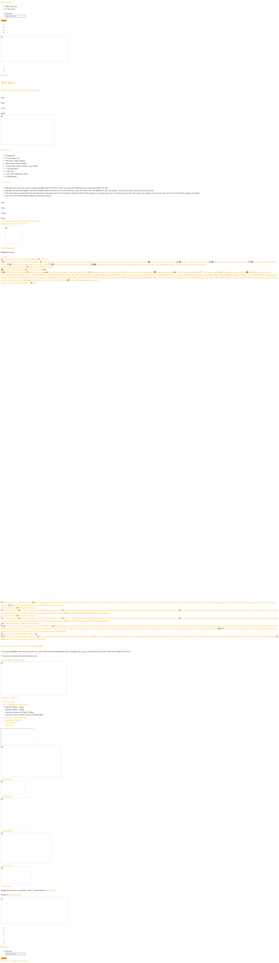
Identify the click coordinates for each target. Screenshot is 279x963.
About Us (10, 68)
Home (8, 25)
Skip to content (6, 2)
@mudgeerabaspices (8, 248)
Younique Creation (15, 895)
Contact (10, 71)
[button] (139, 96)
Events (9, 30)
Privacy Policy (52, 890)
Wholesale (11, 33)
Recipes (9, 27)
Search (4, 20)
